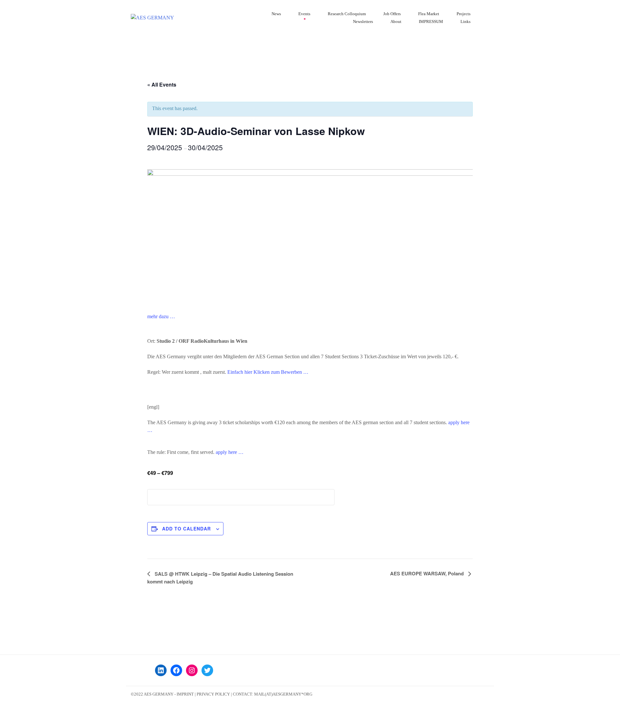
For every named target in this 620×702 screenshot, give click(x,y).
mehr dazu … (161, 316)
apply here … (229, 452)
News (276, 13)
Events (304, 13)
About (395, 21)
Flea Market (428, 13)
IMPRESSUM (431, 21)
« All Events (161, 84)
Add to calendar (186, 528)
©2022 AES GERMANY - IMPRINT (162, 694)
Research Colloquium (347, 13)
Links (465, 21)
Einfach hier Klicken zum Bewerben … (267, 372)
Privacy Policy (213, 694)
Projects (463, 13)
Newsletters (363, 21)
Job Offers (392, 13)
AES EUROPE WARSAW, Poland (427, 573)
